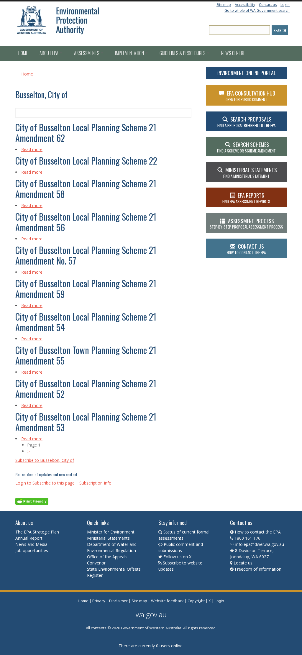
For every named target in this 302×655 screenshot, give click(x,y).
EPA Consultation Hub (250, 95)
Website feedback (167, 600)
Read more (31, 149)
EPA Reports (246, 197)
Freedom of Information (258, 569)
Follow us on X (177, 556)
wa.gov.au (151, 614)
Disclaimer (118, 600)
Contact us (268, 4)
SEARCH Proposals (246, 121)
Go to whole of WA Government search (257, 10)
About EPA (49, 53)
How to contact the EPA (258, 532)
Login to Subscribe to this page (45, 483)
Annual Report (29, 538)
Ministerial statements (250, 172)
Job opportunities (31, 550)
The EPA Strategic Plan (37, 532)
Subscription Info (95, 483)
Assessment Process (246, 223)
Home (23, 53)
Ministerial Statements (109, 538)
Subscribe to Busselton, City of (44, 460)
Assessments (87, 53)
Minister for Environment (110, 532)
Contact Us (246, 248)
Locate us (243, 563)
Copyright (196, 600)
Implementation (130, 53)
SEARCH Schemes (246, 147)
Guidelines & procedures (183, 53)
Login (285, 4)
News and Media (31, 544)
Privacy (98, 600)
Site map (223, 4)
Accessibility (245, 4)
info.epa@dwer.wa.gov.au (259, 544)
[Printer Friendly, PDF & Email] (31, 501)
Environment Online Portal (246, 73)
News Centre (233, 53)
